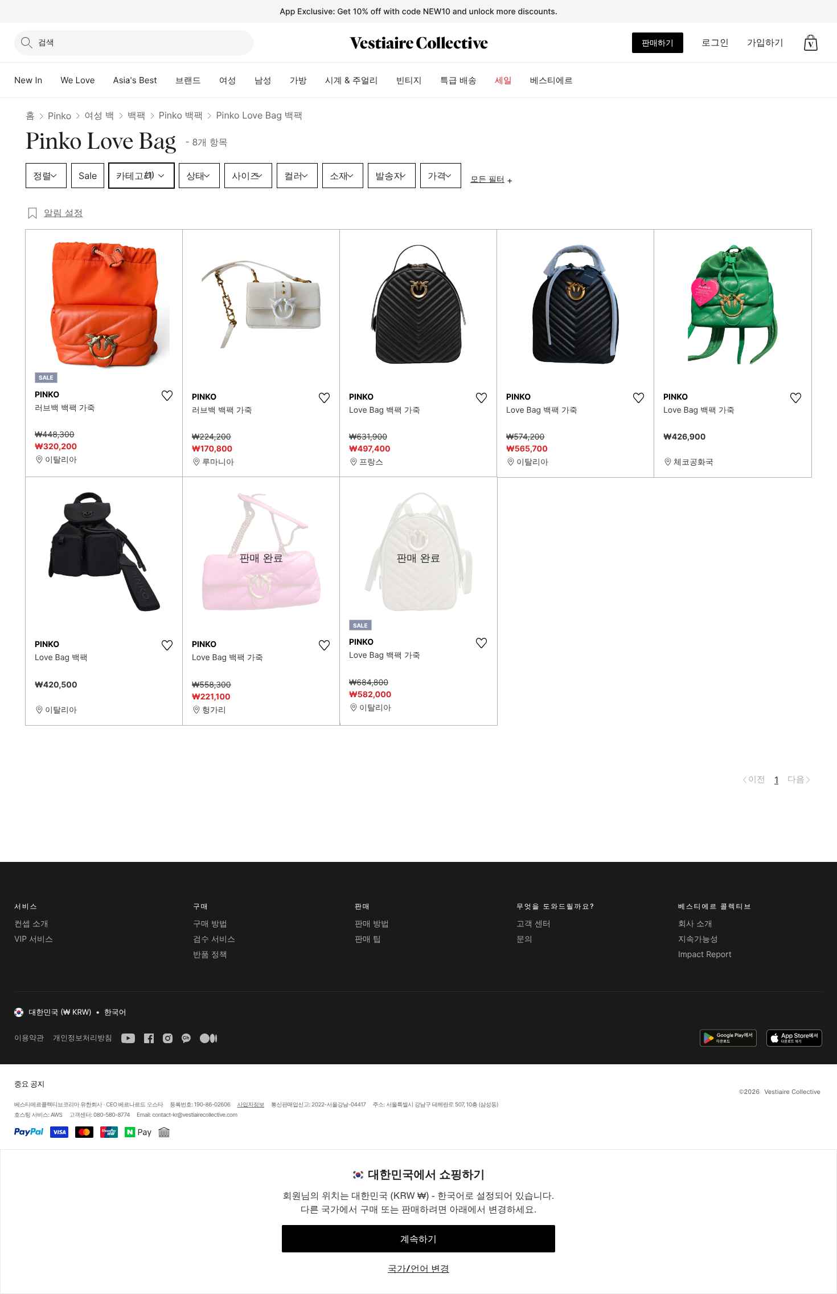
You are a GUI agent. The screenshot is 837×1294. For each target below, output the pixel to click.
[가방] (316, 80)
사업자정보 (251, 1104)
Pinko (59, 115)
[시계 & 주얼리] (387, 80)
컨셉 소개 (31, 924)
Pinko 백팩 (181, 115)
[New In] (51, 80)
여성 (227, 80)
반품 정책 (210, 954)
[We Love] (104, 80)
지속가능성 (698, 939)
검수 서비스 (214, 939)
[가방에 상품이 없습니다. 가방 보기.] (811, 43)
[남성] (280, 80)
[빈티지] (431, 80)
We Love (77, 80)
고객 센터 (533, 924)
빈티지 (409, 80)
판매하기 (658, 42)
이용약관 (29, 1038)
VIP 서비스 (33, 939)
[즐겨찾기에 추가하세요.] (167, 395)
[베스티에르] (581, 80)
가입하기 (765, 42)
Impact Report (705, 954)
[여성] (245, 80)
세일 (503, 80)
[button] (811, 43)
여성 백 (99, 115)
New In (28, 80)
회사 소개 (695, 924)
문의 (524, 939)
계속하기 (418, 1239)
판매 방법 (372, 924)
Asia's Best (135, 80)
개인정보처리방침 (82, 1038)
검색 (46, 42)
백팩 (137, 115)
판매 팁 (368, 939)
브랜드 (188, 80)
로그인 (715, 42)
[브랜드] (210, 80)
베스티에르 (551, 80)
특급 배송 (458, 80)
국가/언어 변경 (418, 1268)
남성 (263, 80)
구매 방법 (210, 924)
